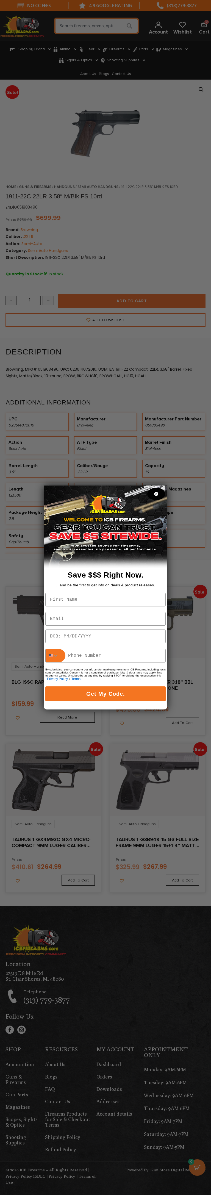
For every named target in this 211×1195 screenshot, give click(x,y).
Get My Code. (105, 694)
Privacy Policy (57, 679)
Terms (75, 679)
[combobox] (55, 655)
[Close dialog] (156, 494)
